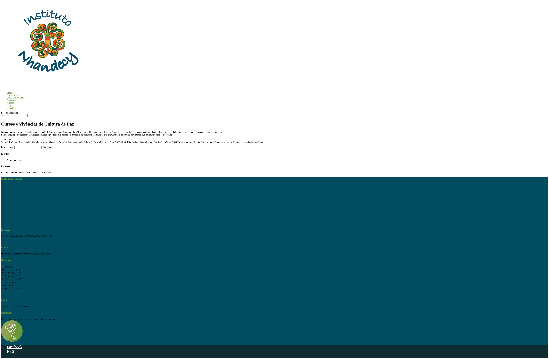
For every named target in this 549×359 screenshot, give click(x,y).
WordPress (33, 357)
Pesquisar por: (7, 147)
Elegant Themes (13, 357)
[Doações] (12, 341)
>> (20, 266)
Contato (10, 108)
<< (3, 266)
